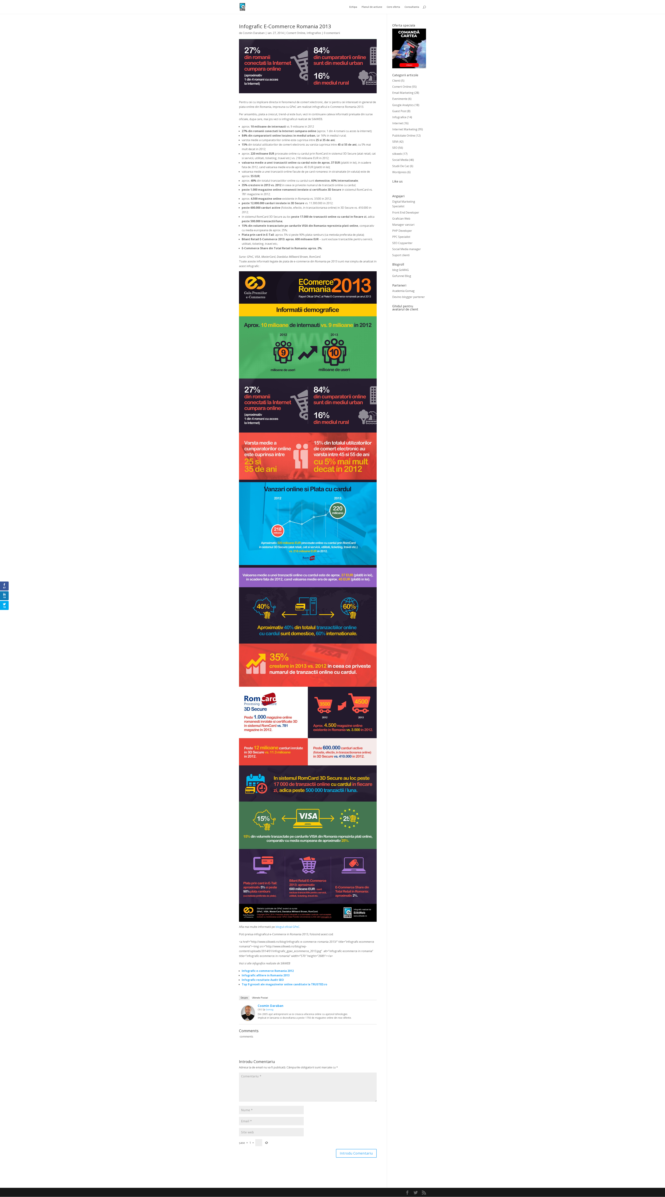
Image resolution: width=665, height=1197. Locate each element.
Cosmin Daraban (254, 33)
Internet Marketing (404, 129)
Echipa (353, 7)
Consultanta (412, 7)
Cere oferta (393, 7)
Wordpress (399, 172)
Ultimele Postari (260, 997)
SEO (394, 148)
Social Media (400, 160)
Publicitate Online (403, 135)
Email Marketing (403, 93)
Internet (397, 123)
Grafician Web (401, 218)
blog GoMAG (400, 270)
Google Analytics (403, 105)
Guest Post (399, 111)
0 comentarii (332, 33)
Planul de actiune (372, 7)
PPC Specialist (401, 237)
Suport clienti (401, 255)
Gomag (269, 1009)
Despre (244, 997)
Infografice (314, 33)
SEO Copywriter (402, 243)
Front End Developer (405, 212)
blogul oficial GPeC (288, 927)
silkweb (397, 154)
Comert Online (295, 33)
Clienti (396, 81)
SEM (395, 142)
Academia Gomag (403, 291)
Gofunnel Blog (401, 276)
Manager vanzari (403, 225)
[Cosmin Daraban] (248, 1018)
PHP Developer (402, 231)
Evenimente (399, 99)
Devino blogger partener (408, 297)
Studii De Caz (400, 166)
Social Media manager (406, 249)
